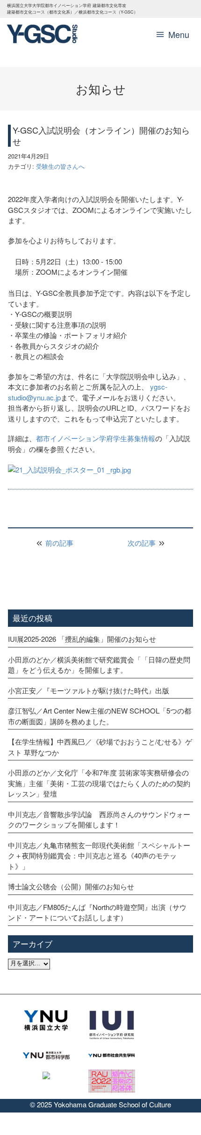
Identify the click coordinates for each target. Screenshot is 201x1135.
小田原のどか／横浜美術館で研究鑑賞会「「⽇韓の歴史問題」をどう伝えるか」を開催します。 (99, 664)
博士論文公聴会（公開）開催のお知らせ (71, 886)
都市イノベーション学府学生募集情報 (95, 438)
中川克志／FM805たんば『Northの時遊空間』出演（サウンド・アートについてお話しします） (97, 912)
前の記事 (58, 543)
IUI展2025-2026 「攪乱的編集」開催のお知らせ (82, 639)
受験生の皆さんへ (60, 166)
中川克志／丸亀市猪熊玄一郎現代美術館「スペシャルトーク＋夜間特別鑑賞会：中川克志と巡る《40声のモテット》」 (99, 855)
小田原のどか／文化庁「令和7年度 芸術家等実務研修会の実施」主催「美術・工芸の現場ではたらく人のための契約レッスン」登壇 (99, 782)
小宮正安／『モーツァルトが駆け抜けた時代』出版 (88, 690)
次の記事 (143, 543)
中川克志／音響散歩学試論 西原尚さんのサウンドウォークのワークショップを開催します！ (99, 819)
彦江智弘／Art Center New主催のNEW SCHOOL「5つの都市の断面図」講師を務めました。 (99, 716)
